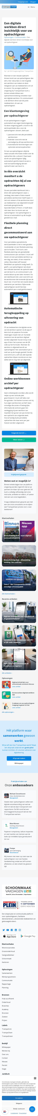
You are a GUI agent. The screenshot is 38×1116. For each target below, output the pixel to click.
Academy (5, 1009)
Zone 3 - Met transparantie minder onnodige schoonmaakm (17, 585)
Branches (5, 1006)
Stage (4, 1069)
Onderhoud (6, 1002)
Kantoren (5, 962)
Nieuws (4, 1062)
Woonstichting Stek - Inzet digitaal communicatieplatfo (17, 536)
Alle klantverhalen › (8, 594)
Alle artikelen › (7, 673)
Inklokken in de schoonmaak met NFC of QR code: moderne (18, 641)
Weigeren (19, 1103)
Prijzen (4, 1020)
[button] (35, 1078)
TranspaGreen (7, 1036)
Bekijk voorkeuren (19, 1109)
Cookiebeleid (14, 1113)
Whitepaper (19, 763)
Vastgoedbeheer (8, 955)
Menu (33, 7)
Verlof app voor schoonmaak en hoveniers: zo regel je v (16, 664)
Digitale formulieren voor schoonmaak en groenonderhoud (19, 617)
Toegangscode (23, 2)
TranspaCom (6, 1029)
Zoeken (5, 1017)
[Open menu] (32, 1109)
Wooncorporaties (8, 948)
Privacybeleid (22, 1113)
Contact (5, 1058)
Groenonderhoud (8, 951)
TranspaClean (7, 1033)
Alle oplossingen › (8, 712)
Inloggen (33, 2)
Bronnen (5, 1013)
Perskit (4, 1065)
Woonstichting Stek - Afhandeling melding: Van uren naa (17, 561)
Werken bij (6, 1051)
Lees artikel (16, 686)
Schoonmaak (6, 959)
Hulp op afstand (8, 999)
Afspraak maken (19, 758)
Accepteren (19, 1098)
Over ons (5, 1054)
